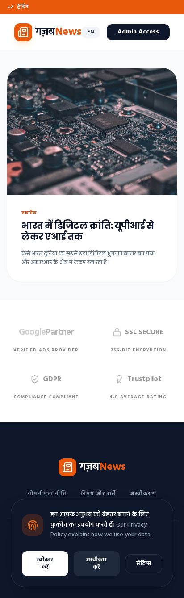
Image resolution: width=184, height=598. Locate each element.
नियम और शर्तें (98, 494)
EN (90, 32)
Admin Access (138, 32)
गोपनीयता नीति (47, 494)
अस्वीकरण (143, 494)
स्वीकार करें (45, 564)
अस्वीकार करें (96, 564)
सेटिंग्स (143, 563)
